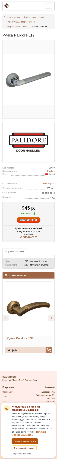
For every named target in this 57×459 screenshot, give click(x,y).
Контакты (50, 401)
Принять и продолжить (25, 441)
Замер (5, 397)
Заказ (4, 401)
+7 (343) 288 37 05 (28, 237)
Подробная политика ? (22, 454)
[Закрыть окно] (52, 406)
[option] (28, 317)
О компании (7, 392)
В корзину (27, 220)
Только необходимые (24, 448)
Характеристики (14, 251)
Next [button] (51, 318)
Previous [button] (5, 318)
